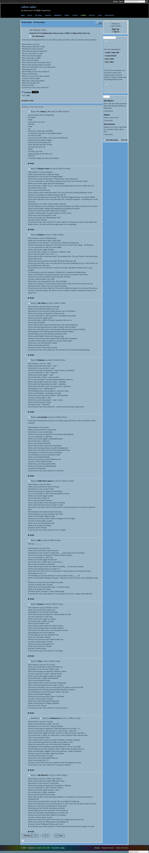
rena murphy (42, 417)
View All (124, 140)
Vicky (40, 661)
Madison (41, 235)
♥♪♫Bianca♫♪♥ (43, 111)
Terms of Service (122, 848)
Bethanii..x (41, 360)
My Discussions (39, 22)
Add (100, 23)
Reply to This (27, 101)
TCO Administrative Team (47, 33)
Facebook (27, 92)
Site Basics (108, 101)
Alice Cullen (109, 62)
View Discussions (38, 36)
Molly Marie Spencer (45, 481)
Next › (61, 835)
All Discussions (26, 22)
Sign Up (115, 1)
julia (39, 540)
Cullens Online (28, 6)
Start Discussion (112, 140)
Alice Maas (42, 303)
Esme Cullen (109, 59)
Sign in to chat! (133, 851)
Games (107, 115)
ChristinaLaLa (54, 718)
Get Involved (109, 124)
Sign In (121, 1)
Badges (97, 848)
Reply (31, 163)
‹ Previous (26, 835)
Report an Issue (108, 848)
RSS (23, 841)
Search (147, 1)
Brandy (40, 604)
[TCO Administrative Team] (24, 34)
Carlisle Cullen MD (112, 52)
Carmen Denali (110, 56)
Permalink (29, 112)
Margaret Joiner (44, 169)
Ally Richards (43, 775)
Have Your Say (84, 33)
